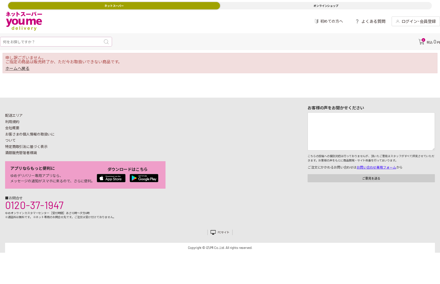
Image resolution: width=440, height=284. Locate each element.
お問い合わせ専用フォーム (376, 167)
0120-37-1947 (34, 205)
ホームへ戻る (17, 68)
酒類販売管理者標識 (21, 153)
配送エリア (14, 115)
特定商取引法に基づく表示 (26, 146)
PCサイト (223, 232)
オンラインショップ (325, 5)
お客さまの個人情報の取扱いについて (29, 137)
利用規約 (12, 121)
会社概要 (12, 128)
